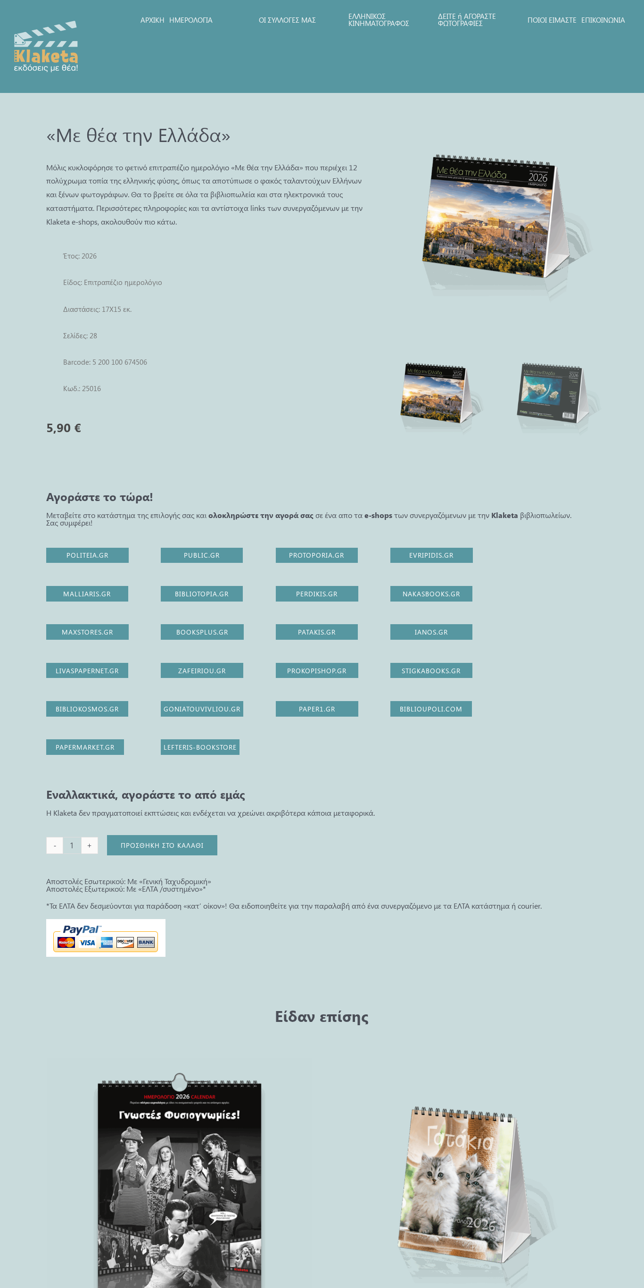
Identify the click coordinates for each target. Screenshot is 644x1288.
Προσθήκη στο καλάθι (162, 845)
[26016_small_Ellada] (494, 220)
